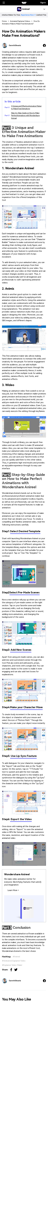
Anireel (17, 957)
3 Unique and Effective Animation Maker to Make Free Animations (26, 107)
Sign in (43, 3)
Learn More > (13, 890)
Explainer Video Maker (12, 965)
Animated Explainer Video (14, 961)
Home (4, 21)
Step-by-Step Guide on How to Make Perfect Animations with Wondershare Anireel (25, 115)
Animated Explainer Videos (20, 21)
